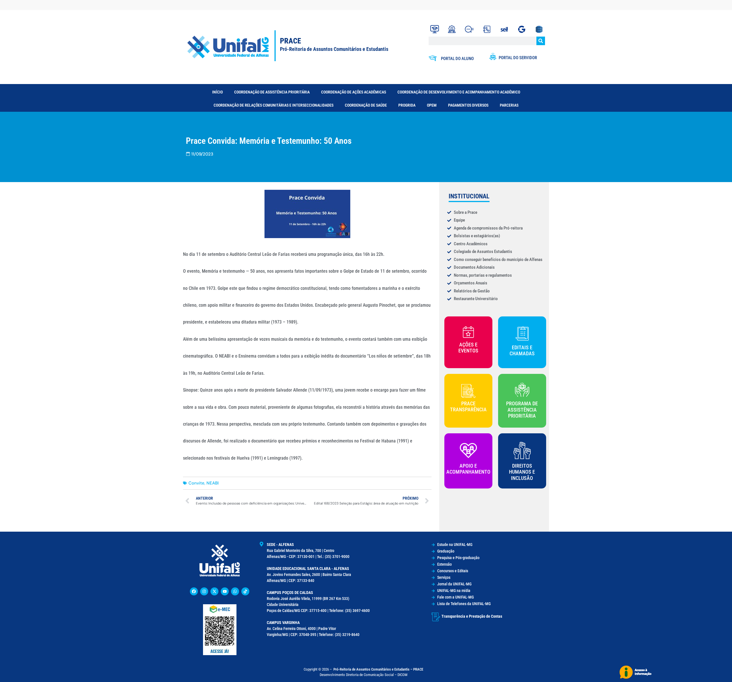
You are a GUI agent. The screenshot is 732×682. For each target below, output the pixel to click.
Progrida (406, 105)
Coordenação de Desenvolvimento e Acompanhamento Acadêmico (458, 92)
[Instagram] (204, 591)
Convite (196, 483)
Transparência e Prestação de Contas (471, 616)
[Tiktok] (245, 591)
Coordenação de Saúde (366, 105)
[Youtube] (225, 591)
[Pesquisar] (540, 41)
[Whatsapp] (235, 591)
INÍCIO (217, 92)
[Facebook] (194, 591)
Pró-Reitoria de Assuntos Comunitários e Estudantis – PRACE (378, 669)
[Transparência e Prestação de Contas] (435, 617)
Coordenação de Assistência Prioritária (272, 92)
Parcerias (509, 105)
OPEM (432, 105)
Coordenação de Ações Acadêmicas (353, 92)
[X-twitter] (214, 591)
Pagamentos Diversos (468, 105)
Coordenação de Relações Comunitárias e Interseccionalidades (273, 105)
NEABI (212, 483)
